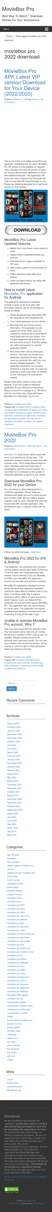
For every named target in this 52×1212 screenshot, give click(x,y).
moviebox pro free (15, 944)
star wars (11, 1041)
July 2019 (11, 831)
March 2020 (12, 827)
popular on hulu (14, 1023)
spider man (12, 1038)
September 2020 (15, 809)
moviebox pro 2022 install (31, 665)
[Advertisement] (26, 132)
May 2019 (11, 834)
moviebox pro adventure (18, 915)
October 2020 (13, 806)
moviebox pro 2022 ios (14, 668)
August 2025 (13, 723)
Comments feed (14, 1086)
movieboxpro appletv (16, 1002)
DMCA (43, 1176)
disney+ (10, 869)
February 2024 (14, 755)
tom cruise (12, 1052)
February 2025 (14, 727)
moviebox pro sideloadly (18, 987)
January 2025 (13, 730)
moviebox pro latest (13, 421)
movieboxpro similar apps (19, 1009)
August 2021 (13, 795)
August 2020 (13, 813)
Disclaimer (33, 1176)
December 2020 (14, 799)
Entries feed (12, 1082)
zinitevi (10, 1059)
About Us (8, 1176)
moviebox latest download (16, 409)
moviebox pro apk (15, 923)
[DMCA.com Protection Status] (11, 1190)
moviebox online (14, 897)
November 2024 (14, 737)
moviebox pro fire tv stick (18, 941)
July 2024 (11, 745)
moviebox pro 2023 (23, 412)
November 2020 (14, 802)
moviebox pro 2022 (22, 404)
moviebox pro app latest (29, 418)
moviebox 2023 (38, 406)
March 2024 (12, 752)
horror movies (13, 879)
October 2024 (13, 741)
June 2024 (12, 748)
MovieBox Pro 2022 (20, 437)
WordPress (38, 1203)
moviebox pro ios (15, 955)
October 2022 (13, 770)
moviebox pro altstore (17, 919)
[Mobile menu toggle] (46, 29)
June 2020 (12, 820)
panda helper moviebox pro (19, 1020)
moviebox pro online (16, 973)
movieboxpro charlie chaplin (20, 1005)
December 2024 (14, 734)
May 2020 (11, 824)
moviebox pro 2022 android (16, 662)
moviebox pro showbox (17, 984)
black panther (13, 861)
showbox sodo (13, 1030)
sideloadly (11, 1034)
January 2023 (13, 766)
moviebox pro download (18, 937)
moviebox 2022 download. (28, 659)
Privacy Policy (20, 1176)
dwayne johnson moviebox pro (21, 872)
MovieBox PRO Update (17, 994)
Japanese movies (15, 883)
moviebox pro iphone (16, 959)
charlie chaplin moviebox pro (20, 865)
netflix (10, 1016)
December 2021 (14, 784)
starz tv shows (13, 1045)
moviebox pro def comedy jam (21, 933)
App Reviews (13, 854)
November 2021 (14, 788)
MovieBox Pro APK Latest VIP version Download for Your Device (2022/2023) (24, 82)
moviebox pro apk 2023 (25, 415)
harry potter (12, 876)
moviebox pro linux (15, 966)
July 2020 (11, 816)
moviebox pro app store (18, 926)
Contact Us (9, 1179)
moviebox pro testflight (17, 991)
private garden (14, 1027)
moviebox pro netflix (16, 969)
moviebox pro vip (15, 998)
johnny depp (12, 887)
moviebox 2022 (23, 406)
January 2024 (13, 759)
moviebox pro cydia (16, 930)
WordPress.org (14, 1090)
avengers (11, 858)
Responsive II (15, 1203)
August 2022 (13, 773)
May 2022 (11, 777)
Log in (10, 1079)
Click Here (36, 552)
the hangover (13, 1048)
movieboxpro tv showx (17, 1012)
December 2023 (14, 763)
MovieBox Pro (18, 8)
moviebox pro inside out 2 (19, 948)
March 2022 (12, 781)
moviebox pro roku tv (16, 980)
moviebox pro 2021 (16, 905)
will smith (11, 1056)
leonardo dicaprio (15, 890)
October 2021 (13, 791)
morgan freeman (15, 894)
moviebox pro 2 (14, 901)
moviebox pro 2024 (16, 912)
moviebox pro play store (18, 976)
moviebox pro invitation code (20, 951)
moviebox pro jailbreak (17, 962)
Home (9, 36)
